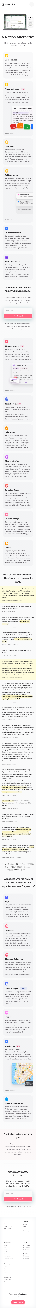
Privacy (9, 1228)
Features (25, 1224)
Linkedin (27, 1252)
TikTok (26, 1254)
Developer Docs (8, 1258)
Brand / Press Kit (7, 1280)
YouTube (27, 1256)
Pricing (24, 1226)
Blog (5, 1269)
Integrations (26, 1233)
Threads (27, 1250)
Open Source (7, 1256)
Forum (5, 1250)
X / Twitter (27, 1245)
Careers (6, 1271)
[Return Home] (4, 1225)
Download (25, 1229)
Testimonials (7, 1254)
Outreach (6, 1273)
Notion (13, 611)
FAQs (5, 1245)
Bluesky (27, 1258)
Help (5, 1248)
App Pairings (7, 1277)
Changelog (26, 1231)
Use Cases (7, 1252)
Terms (5, 1228)
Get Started (18, 316)
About (5, 1267)
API (24, 1237)
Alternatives (7, 1275)
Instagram (27, 1248)
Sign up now (18, 1302)
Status (24, 1235)
